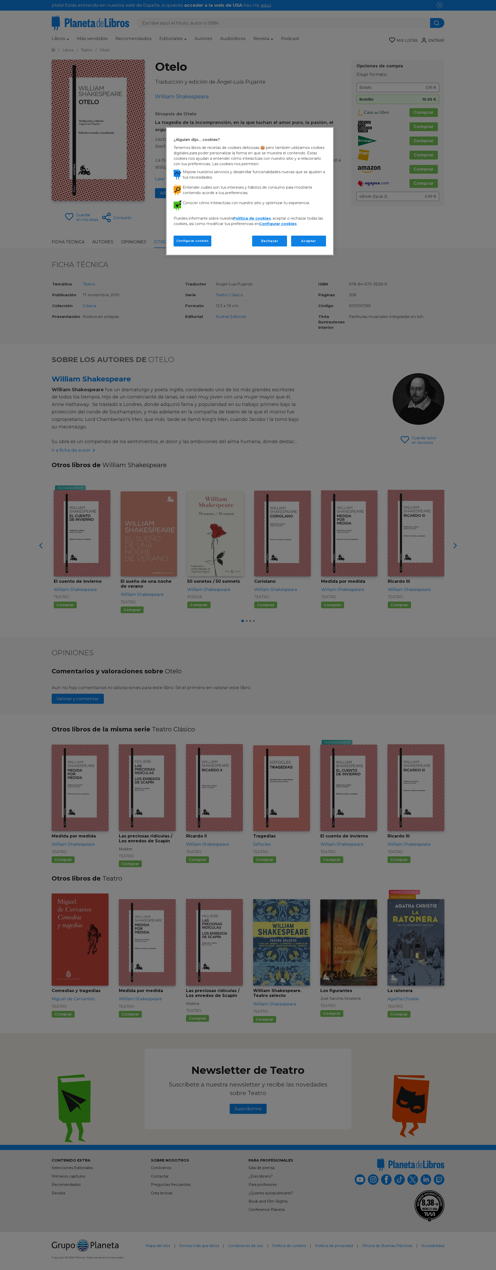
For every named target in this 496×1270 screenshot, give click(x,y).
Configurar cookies (192, 241)
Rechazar (269, 241)
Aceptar (308, 241)
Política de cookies (252, 218)
